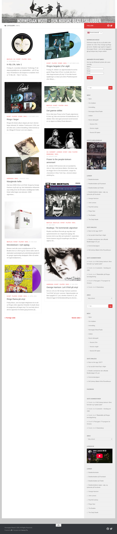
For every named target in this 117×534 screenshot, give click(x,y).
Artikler (90, 115)
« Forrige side (10, 318)
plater (24, 59)
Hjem (90, 99)
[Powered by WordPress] (11, 530)
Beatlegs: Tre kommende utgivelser (62, 228)
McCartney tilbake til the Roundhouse (99, 250)
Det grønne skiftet (54, 110)
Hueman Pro (24, 530)
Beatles (9, 59)
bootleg (56, 222)
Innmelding (91, 107)
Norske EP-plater (95, 132)
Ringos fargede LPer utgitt (58, 66)
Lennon (59, 152)
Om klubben (92, 103)
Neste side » (76, 318)
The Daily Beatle (93, 219)
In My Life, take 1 (14, 64)
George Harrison (93, 198)
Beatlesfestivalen (93, 179)
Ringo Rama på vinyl (16, 299)
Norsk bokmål (94, 32)
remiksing (50, 154)
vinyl (29, 59)
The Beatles (92, 215)
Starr (60, 63)
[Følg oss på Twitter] (111, 26)
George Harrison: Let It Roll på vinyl (62, 287)
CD (14, 59)
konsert (52, 152)
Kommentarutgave (94, 246)
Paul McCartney (93, 207)
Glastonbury (100, 287)
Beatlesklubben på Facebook (97, 183)
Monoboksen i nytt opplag (18, 245)
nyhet (18, 59)
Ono (69, 152)
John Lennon (92, 202)
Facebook (90, 389)
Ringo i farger (13, 119)
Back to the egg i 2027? (95, 231)
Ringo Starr (91, 211)
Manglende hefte (14, 181)
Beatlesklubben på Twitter (96, 188)
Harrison (10, 178)
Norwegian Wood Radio (95, 111)
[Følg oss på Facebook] (108, 26)
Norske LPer (93, 124)
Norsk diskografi (93, 120)
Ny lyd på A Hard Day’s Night (97, 235)
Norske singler (94, 128)
